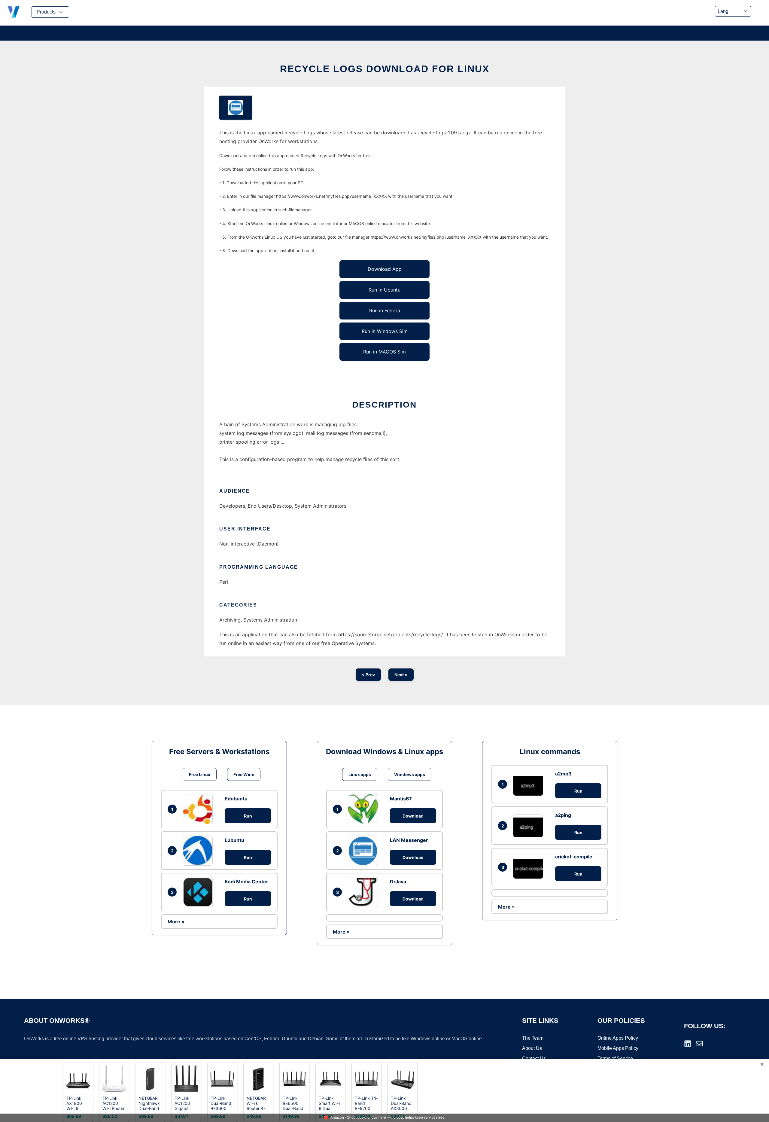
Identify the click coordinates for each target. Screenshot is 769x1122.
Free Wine (243, 774)
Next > (401, 674)
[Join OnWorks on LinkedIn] (687, 1043)
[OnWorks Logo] (13, 12)
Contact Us (534, 1058)
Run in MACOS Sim (384, 352)
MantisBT (401, 799)
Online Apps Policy (617, 1038)
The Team (532, 1038)
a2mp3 (563, 774)
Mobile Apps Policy (617, 1048)
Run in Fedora (384, 310)
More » (176, 922)
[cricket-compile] (529, 867)
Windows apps (409, 774)
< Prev (368, 674)
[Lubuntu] (199, 851)
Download (413, 815)
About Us (532, 1048)
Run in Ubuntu (384, 290)
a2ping (563, 815)
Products (46, 11)
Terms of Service (615, 1058)
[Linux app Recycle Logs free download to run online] (235, 108)
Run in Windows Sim (385, 331)
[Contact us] (699, 1043)
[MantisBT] (364, 809)
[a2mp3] (529, 784)
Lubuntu (234, 840)
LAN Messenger (409, 840)
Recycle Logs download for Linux (384, 68)
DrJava (398, 882)
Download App (385, 269)
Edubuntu (236, 799)
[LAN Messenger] (364, 851)
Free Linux (199, 774)
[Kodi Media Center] (199, 892)
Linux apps (359, 774)
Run (248, 815)
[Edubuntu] (199, 809)
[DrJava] (364, 892)
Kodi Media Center (246, 882)
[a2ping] (529, 825)
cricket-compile (573, 857)
